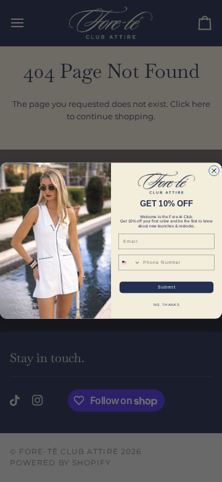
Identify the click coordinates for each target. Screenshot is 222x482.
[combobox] (129, 262)
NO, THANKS (167, 305)
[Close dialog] (214, 171)
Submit (167, 287)
